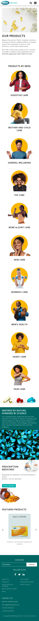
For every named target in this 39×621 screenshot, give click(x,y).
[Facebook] (15, 574)
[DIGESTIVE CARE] (19, 71)
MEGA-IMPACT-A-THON (9, 589)
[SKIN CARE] (19, 236)
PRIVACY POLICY (25, 584)
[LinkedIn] (24, 574)
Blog (3, 591)
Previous (3, 529)
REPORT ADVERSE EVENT (10, 601)
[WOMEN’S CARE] (19, 268)
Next (36, 529)
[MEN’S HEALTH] (19, 300)
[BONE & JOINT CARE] (19, 203)
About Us (5, 579)
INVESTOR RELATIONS (27, 582)
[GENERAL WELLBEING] (19, 139)
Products (5, 582)
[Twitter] (19, 574)
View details (8, 486)
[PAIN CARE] (19, 365)
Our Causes (24, 579)
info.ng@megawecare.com (10, 604)
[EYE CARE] (19, 171)
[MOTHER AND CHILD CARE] (19, 104)
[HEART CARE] (19, 333)
